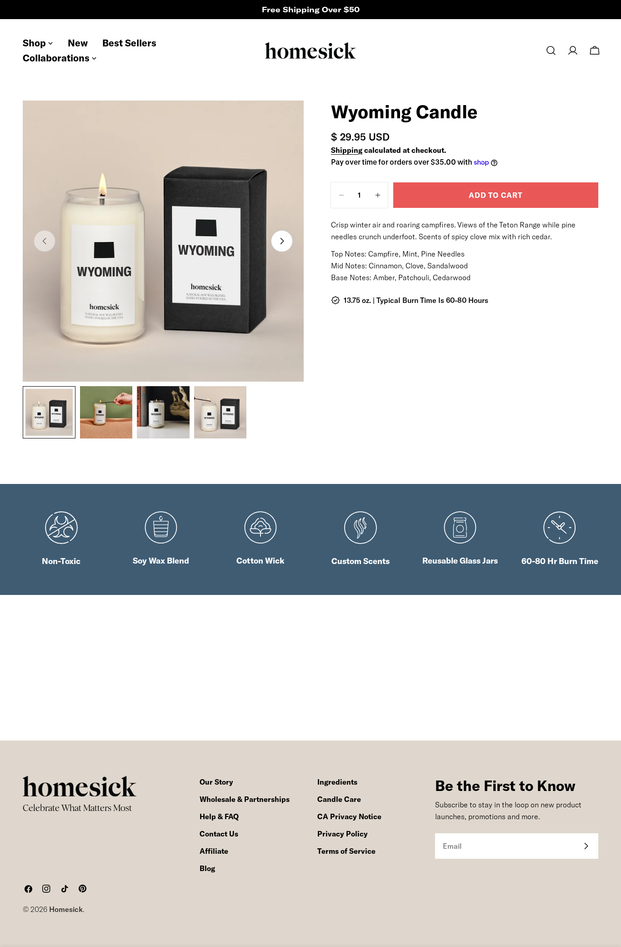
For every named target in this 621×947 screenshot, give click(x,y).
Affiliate (214, 851)
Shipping (346, 150)
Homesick (66, 909)
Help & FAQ (219, 816)
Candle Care (339, 799)
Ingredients (337, 781)
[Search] (551, 50)
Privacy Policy (342, 833)
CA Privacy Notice (349, 816)
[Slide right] (282, 241)
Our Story (216, 781)
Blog (207, 868)
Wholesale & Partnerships (245, 799)
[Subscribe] (586, 846)
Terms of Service (346, 851)
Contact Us (219, 833)
